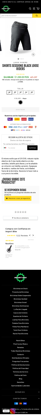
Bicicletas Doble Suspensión (20, 295)
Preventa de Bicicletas (20, 292)
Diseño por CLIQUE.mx (20, 412)
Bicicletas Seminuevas (20, 306)
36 (32, 92)
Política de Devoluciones (20, 365)
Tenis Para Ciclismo (20, 330)
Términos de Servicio (20, 372)
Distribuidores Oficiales (20, 358)
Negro (20, 102)
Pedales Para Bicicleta (20, 323)
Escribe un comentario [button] (21, 218)
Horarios (20, 392)
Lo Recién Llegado (20, 309)
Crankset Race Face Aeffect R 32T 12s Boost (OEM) (9, 256)
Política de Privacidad (20, 368)
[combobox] (16, 15)
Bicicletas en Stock (20, 288)
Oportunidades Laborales (20, 386)
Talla (20, 88)
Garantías (20, 382)
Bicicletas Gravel (20, 302)
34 (26, 92)
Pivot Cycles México (20, 344)
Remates (20, 347)
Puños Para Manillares (20, 327)
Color (20, 98)
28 (9, 92)
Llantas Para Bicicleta (20, 320)
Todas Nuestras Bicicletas (20, 351)
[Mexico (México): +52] (5, 147)
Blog (20, 379)
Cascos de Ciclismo (20, 313)
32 (21, 92)
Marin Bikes (20, 340)
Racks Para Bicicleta (20, 333)
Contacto (20, 354)
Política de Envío (20, 375)
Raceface (9, 243)
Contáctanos (20, 398)
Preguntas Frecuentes (20, 361)
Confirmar (32, 148)
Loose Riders (20, 62)
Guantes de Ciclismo (20, 316)
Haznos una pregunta (19, 198)
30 (15, 92)
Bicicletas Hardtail (20, 299)
